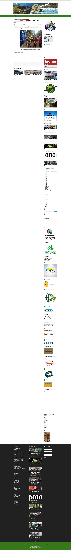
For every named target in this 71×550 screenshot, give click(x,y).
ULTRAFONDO (21, 52)
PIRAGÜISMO (16, 487)
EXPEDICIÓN (16, 473)
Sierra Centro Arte (46, 260)
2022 (45, 177)
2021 (45, 178)
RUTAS (45, 422)
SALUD (15, 494)
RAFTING (15, 490)
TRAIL (17, 52)
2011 (45, 204)
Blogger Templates (32, 547)
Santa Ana (45, 391)
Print (39, 24)
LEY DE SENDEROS (16, 480)
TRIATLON (15, 500)
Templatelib (40, 547)
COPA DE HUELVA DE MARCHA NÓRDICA (19, 458)
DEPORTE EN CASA (16, 465)
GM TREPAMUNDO (16, 476)
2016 (45, 183)
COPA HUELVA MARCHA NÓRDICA (18, 460)
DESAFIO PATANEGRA (17, 466)
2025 (45, 174)
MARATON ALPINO (16, 481)
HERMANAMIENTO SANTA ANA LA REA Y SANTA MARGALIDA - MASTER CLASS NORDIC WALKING (36, 518)
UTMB (15, 503)
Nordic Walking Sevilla (47, 259)
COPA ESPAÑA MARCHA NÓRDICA (18, 459)
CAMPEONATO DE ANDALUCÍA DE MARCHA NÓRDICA (20, 454)
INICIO (45, 419)
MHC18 (15, 483)
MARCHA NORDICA (16, 482)
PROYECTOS (15, 489)
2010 (45, 205)
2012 (45, 203)
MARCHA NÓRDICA (46, 426)
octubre (46, 188)
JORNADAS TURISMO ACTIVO (18, 479)
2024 (45, 175)
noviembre (46, 187)
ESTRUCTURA (46, 420)
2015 (45, 184)
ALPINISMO (15, 450)
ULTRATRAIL (16, 502)
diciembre (46, 186)
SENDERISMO (16, 496)
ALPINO (45, 423)
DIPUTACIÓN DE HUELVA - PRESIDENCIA (19, 468)
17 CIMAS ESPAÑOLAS (17, 448)
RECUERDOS (45, 427)
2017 (45, 182)
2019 (45, 180)
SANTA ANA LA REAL (17, 495)
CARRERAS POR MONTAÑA (17, 455)
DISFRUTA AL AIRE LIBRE (17, 469)
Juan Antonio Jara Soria (49, 334)
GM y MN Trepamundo (37, 546)
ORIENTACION (16, 486)
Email (41, 24)
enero (46, 201)
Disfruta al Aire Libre (48, 330)
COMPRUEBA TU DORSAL (49, 158)
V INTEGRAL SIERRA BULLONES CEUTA (35, 537)
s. (14, 493)
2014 (45, 185)
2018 (45, 181)
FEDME (15, 475)
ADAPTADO (15, 449)
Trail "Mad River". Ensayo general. (35, 482)
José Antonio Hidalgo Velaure (50, 333)
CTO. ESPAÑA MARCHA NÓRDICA (18, 462)
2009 (45, 206)
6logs (37, 547)
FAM (14, 474)
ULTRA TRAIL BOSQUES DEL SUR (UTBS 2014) (50, 190)
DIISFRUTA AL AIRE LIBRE (17, 467)
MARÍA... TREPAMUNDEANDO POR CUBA (36, 509)
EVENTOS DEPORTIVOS (17, 472)
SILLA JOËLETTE (16, 497)
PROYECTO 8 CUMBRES (17, 488)
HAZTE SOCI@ (46, 421)
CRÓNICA (15, 461)
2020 (45, 179)
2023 (45, 176)
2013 (45, 202)
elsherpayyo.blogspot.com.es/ (48, 258)
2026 (45, 173)
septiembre (46, 189)
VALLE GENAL (16, 504)
